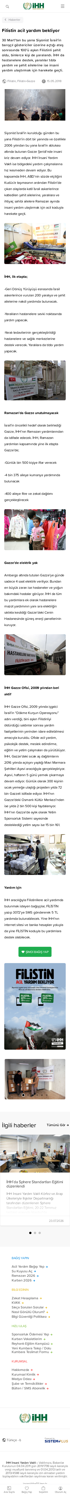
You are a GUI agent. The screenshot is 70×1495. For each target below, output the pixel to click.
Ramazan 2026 (23, 1276)
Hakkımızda (20, 1370)
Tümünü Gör (56, 1125)
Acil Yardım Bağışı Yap (28, 1266)
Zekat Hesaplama (25, 1298)
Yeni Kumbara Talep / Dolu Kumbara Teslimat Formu (31, 1350)
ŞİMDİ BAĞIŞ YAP (37, 952)
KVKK (16, 1303)
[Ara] (7, 6)
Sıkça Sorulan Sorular (28, 1307)
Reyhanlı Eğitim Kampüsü (30, 1344)
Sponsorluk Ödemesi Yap (30, 1334)
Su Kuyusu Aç (22, 1271)
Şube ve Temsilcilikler (27, 1384)
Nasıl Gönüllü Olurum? (28, 1312)
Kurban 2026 (22, 1280)
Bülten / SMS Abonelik (28, 1388)
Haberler (14, 19)
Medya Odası (22, 1379)
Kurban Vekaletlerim (27, 1339)
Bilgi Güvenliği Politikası (29, 1317)
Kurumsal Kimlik (23, 1374)
